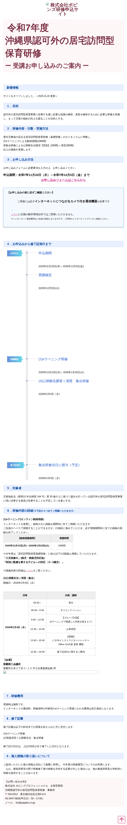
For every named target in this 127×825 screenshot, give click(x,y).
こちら (14, 214)
